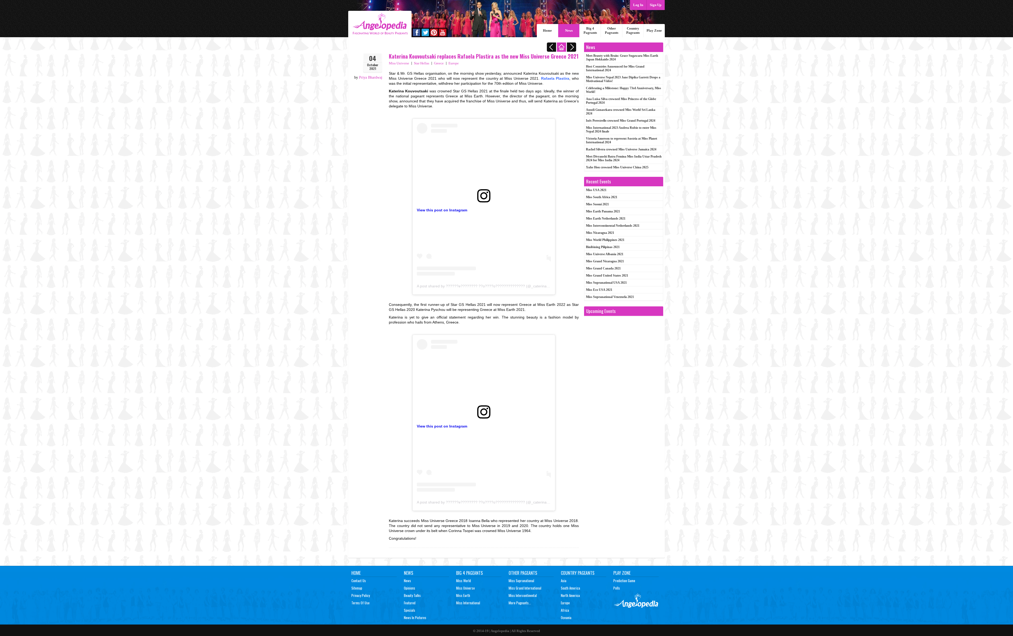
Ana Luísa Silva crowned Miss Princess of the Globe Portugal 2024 (621, 101)
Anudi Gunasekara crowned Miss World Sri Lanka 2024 (620, 111)
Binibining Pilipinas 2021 (603, 247)
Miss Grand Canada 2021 (603, 268)
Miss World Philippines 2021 (605, 240)
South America (570, 588)
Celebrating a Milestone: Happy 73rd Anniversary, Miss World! (623, 90)
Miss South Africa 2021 (601, 197)
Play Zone (654, 30)
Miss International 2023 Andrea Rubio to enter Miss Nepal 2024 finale (621, 129)
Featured (409, 602)
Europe (453, 63)
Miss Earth (463, 595)
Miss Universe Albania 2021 (604, 254)
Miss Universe (399, 63)
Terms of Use (360, 602)
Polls (616, 588)
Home (547, 30)
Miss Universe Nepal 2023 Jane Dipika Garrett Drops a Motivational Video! (623, 79)
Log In (638, 5)
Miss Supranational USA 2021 (606, 282)
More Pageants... (520, 602)
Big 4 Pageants (590, 30)
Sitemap (356, 588)
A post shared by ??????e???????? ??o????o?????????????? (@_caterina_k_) (485, 286)
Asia (563, 580)
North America (570, 595)
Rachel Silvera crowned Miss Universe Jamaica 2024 (621, 149)
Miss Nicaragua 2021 (600, 233)
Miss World (463, 580)
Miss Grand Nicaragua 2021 (605, 261)
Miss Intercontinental (523, 595)
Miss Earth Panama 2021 (603, 211)
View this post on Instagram (442, 210)
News (569, 30)
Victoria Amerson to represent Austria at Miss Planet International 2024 (621, 140)
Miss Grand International (525, 588)
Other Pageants (611, 30)
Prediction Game (624, 580)
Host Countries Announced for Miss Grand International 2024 (615, 68)
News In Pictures (415, 617)
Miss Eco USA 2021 (599, 290)
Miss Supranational (521, 580)
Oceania (566, 617)
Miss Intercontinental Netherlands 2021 (612, 225)
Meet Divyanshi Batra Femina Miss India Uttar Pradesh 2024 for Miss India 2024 (624, 158)
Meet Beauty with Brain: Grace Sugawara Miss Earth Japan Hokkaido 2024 (622, 57)
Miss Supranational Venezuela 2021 (610, 297)
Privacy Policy (360, 595)
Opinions (409, 588)
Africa (565, 610)
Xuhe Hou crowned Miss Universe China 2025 (617, 167)
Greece (439, 63)
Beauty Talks (412, 595)
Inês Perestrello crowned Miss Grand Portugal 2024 (620, 120)
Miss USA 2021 (596, 190)
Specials (409, 610)
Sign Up (655, 5)
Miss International (468, 602)
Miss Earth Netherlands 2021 (605, 218)
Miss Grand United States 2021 (607, 275)
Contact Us (358, 580)
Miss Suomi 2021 (597, 204)
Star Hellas (421, 63)
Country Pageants (633, 30)
